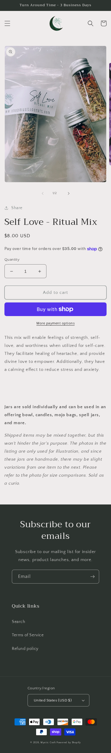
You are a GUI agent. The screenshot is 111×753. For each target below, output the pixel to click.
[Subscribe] (92, 577)
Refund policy (25, 648)
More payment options (55, 323)
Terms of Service (28, 635)
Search (18, 621)
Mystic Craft (48, 742)
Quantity (12, 259)
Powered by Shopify (69, 742)
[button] (7, 23)
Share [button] (16, 208)
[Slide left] (42, 193)
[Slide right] (68, 193)
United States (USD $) (53, 700)
